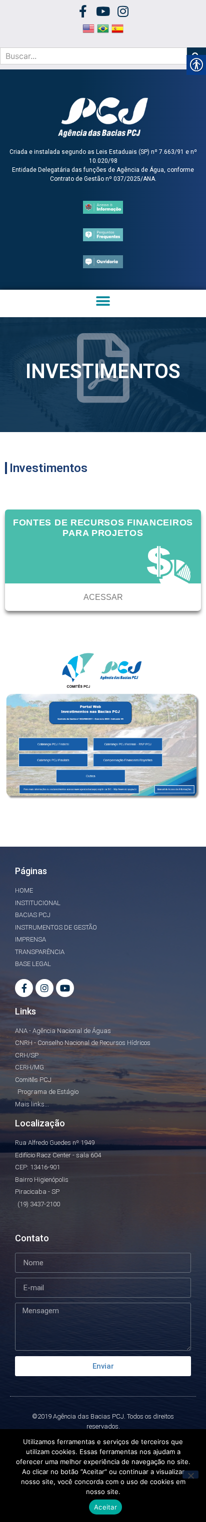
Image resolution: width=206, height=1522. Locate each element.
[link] (83, 11)
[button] (103, 301)
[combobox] (93, 55)
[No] (190, 1475)
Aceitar (105, 1507)
